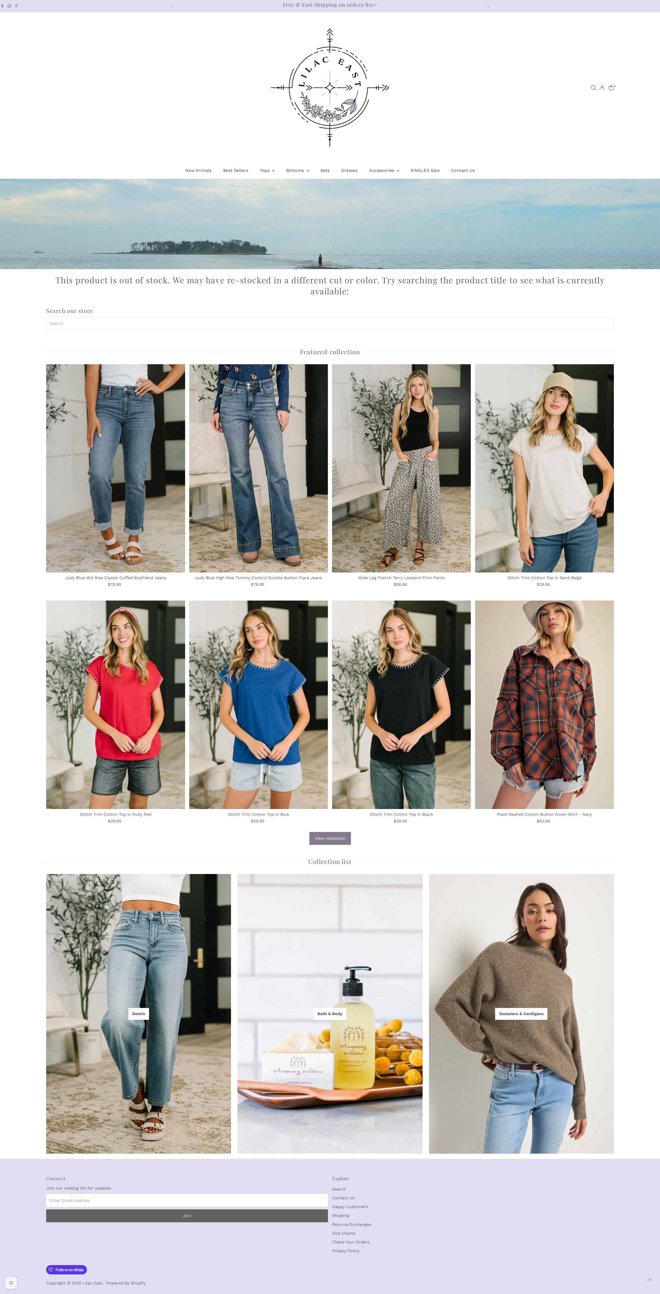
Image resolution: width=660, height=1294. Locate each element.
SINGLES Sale (425, 170)
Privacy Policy (345, 1250)
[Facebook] (2, 6)
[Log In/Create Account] (602, 87)
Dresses (349, 170)
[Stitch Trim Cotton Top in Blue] (258, 705)
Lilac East (92, 1283)
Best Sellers (235, 170)
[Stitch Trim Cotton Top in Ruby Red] (115, 705)
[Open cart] (611, 87)
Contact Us (463, 170)
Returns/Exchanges (351, 1224)
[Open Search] (593, 87)
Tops (265, 170)
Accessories (382, 170)
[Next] (488, 6)
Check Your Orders (350, 1242)
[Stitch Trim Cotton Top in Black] (401, 705)
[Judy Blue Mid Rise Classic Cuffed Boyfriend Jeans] (115, 468)
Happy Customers (350, 1206)
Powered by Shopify (126, 1283)
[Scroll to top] (650, 1280)
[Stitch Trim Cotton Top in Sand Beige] (544, 468)
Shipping (340, 1215)
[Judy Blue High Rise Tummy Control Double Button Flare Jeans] (258, 468)
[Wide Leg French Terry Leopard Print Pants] (401, 468)
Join (187, 1215)
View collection (330, 838)
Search (339, 1189)
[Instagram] (9, 6)
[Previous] (172, 6)
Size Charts (343, 1233)
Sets (325, 170)
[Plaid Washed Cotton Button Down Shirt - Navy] (544, 705)
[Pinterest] (16, 6)
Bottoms (295, 170)
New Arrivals (198, 170)
